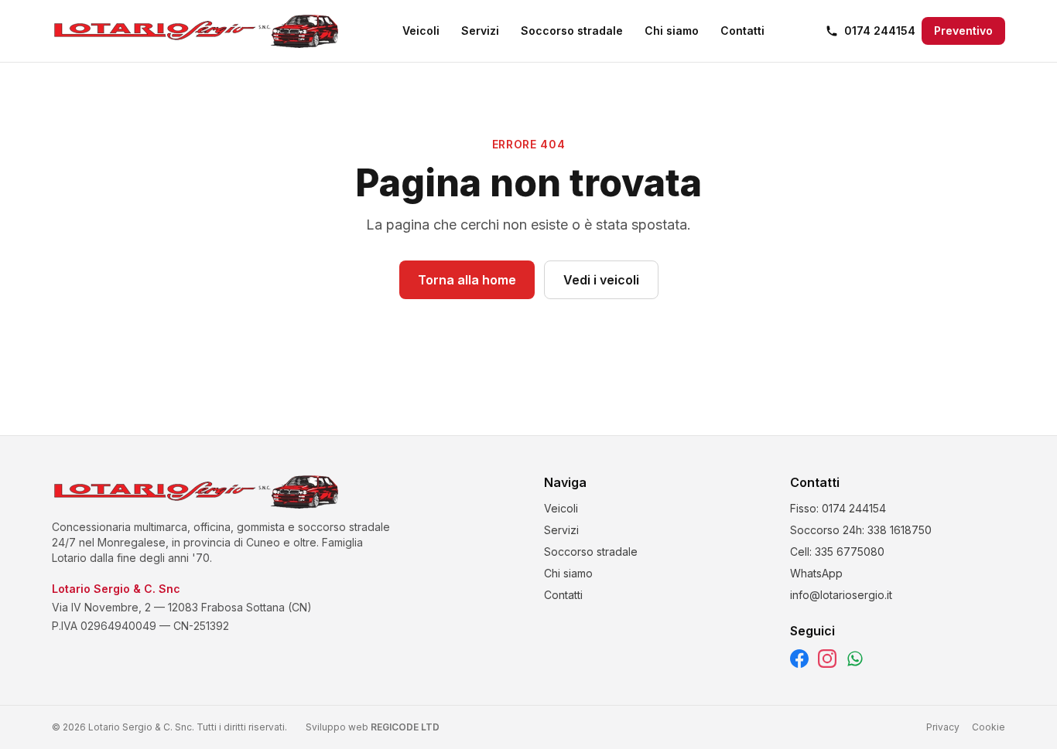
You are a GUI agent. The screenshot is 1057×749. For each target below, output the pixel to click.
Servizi (480, 30)
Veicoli (421, 30)
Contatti (742, 30)
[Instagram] (827, 658)
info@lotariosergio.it (841, 594)
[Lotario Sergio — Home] (196, 30)
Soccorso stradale (572, 30)
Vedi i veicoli (601, 280)
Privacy (943, 727)
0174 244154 (879, 30)
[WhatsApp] (855, 658)
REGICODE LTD (405, 727)
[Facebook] (799, 658)
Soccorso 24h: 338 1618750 (861, 529)
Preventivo (963, 30)
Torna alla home (467, 280)
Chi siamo (672, 30)
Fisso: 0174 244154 (838, 508)
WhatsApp (816, 573)
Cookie (988, 727)
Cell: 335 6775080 (837, 551)
